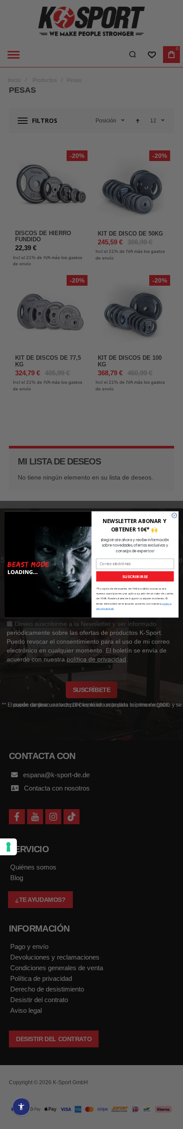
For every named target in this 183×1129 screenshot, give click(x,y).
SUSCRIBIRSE (135, 576)
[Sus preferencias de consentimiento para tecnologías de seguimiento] (8, 846)
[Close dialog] (174, 515)
